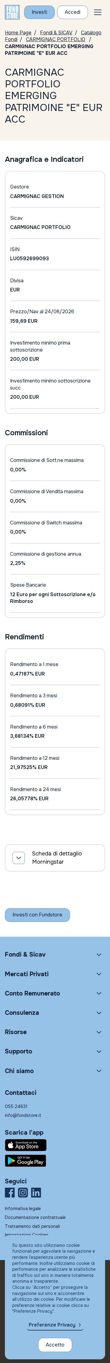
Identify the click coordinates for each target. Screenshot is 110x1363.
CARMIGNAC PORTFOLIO (55, 39)
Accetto (55, 1345)
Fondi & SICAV (56, 32)
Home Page (18, 32)
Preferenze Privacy (52, 1325)
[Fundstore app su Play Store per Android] (55, 1161)
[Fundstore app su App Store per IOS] (55, 1145)
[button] (97, 12)
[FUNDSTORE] (12, 12)
